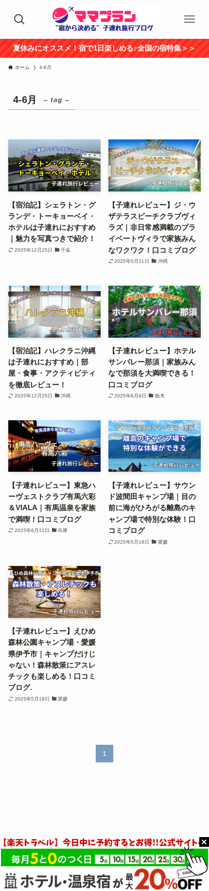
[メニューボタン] (189, 19)
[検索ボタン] (19, 19)
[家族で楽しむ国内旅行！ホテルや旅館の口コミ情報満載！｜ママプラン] (104, 19)
